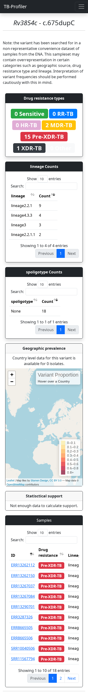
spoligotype (22, 301)
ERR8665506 (22, 638)
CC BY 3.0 (55, 480)
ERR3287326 (22, 617)
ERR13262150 (23, 575)
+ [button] (11, 375)
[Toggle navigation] (81, 6)
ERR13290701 (23, 606)
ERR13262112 (23, 565)
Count (44, 196)
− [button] (11, 382)
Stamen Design (39, 480)
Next (72, 678)
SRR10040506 (23, 648)
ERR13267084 (23, 596)
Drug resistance (48, 552)
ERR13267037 (23, 586)
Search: (17, 186)
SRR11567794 (23, 658)
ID (13, 555)
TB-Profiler (15, 6)
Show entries (44, 178)
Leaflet (10, 480)
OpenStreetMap (16, 484)
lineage (18, 196)
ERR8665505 (22, 627)
